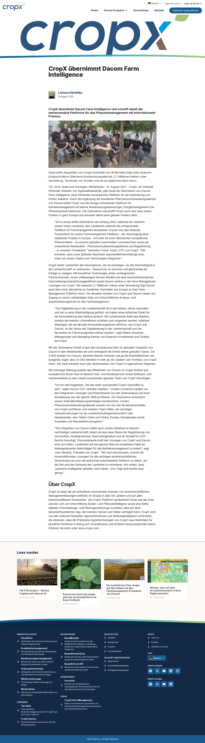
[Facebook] (151, 671)
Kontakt (159, 10)
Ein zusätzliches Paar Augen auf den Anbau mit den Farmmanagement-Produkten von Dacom (123, 589)
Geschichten (140, 10)
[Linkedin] (171, 671)
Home (94, 10)
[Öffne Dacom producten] (126, 10)
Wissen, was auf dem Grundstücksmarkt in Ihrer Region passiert (165, 590)
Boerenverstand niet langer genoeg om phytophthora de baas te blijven (79, 597)
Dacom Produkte (114, 10)
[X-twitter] (157, 671)
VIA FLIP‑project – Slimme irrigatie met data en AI (34, 592)
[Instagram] (178, 671)
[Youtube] (164, 671)
